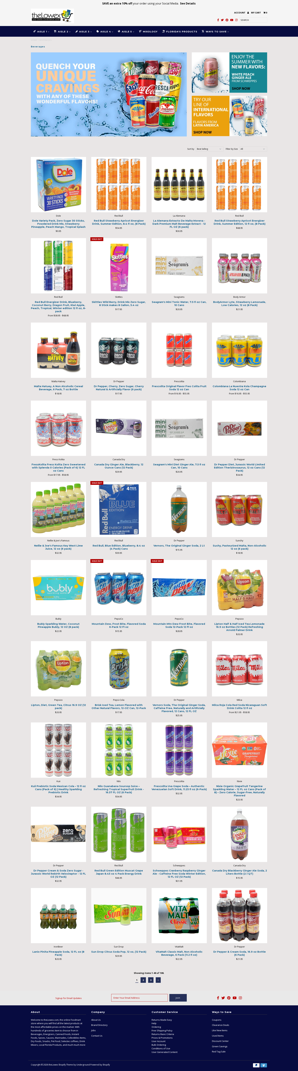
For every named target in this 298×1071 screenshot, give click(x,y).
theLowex (53, 1064)
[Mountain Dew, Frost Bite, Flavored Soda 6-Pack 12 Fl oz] (119, 587)
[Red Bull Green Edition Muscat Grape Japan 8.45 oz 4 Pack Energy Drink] (119, 834)
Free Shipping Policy (162, 1030)
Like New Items (219, 1030)
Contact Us (96, 1035)
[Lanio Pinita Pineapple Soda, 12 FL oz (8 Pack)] (58, 915)
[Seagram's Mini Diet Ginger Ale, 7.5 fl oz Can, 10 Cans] (179, 428)
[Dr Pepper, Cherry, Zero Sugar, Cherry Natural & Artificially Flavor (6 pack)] (119, 350)
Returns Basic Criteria (163, 1034)
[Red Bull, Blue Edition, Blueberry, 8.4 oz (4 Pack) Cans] (119, 509)
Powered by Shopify (100, 1064)
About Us (96, 1019)
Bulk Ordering (159, 1044)
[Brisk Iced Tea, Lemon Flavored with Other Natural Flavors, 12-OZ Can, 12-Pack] (119, 668)
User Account (158, 1041)
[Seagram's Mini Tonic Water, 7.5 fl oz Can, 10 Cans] (179, 265)
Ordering (156, 1026)
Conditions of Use (161, 1048)
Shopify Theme (65, 1064)
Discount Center (220, 1041)
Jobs (93, 1030)
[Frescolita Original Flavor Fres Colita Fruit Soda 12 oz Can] (179, 350)
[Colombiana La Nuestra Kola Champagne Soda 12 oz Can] (239, 350)
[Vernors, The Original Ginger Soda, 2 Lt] (179, 509)
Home (34, 40)
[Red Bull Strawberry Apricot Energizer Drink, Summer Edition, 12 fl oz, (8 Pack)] (239, 184)
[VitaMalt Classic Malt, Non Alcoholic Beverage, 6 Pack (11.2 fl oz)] (179, 915)
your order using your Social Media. (149, 3)
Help (154, 1023)
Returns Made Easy (162, 1019)
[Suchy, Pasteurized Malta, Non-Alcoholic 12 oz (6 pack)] (239, 509)
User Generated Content (164, 1052)
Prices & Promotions (162, 1037)
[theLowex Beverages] (109, 94)
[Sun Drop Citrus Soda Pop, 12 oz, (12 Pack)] (119, 915)
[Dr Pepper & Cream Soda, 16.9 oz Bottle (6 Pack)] (239, 915)
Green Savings (219, 1046)
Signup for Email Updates (68, 998)
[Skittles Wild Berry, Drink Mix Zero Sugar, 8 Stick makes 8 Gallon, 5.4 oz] (119, 265)
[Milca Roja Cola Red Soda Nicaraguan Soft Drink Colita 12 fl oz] (239, 668)
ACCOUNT (240, 12)
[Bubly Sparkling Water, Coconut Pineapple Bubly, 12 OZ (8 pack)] (58, 587)
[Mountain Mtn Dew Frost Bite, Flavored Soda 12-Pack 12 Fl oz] (179, 587)
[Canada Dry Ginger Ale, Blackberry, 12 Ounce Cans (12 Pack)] (119, 428)
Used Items (218, 1035)
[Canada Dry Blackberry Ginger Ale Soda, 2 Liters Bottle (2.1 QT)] (239, 834)
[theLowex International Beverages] (229, 116)
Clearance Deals (220, 1025)
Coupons (216, 1019)
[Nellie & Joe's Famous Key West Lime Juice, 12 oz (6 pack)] (58, 509)
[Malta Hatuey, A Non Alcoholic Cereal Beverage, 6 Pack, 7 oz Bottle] (58, 350)
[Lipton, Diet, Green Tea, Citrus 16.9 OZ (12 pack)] (58, 668)
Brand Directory (99, 1025)
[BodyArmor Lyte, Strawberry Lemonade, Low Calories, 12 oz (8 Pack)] (239, 265)
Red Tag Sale (219, 1051)
